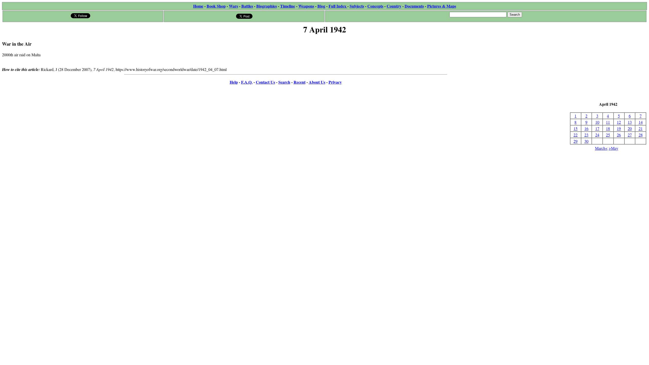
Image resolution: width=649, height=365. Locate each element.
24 (597, 134)
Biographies (266, 6)
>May (613, 148)
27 (630, 134)
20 (630, 128)
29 (575, 141)
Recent (299, 82)
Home (198, 6)
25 (608, 134)
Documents (414, 6)
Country (394, 6)
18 (608, 128)
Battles (247, 6)
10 (597, 122)
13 (630, 122)
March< (601, 148)
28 (641, 134)
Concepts (375, 6)
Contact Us (265, 82)
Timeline (287, 6)
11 (608, 122)
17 (597, 128)
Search (284, 82)
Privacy (335, 82)
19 (619, 128)
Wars (233, 6)
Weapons (306, 6)
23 (586, 134)
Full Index (338, 6)
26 (619, 134)
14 (641, 122)
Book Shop (216, 6)
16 (586, 128)
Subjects (357, 6)
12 (619, 122)
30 (586, 141)
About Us (317, 82)
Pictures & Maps (441, 6)
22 (575, 134)
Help (234, 82)
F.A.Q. (247, 82)
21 (641, 128)
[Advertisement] (608, 68)
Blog (321, 6)
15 (575, 128)
